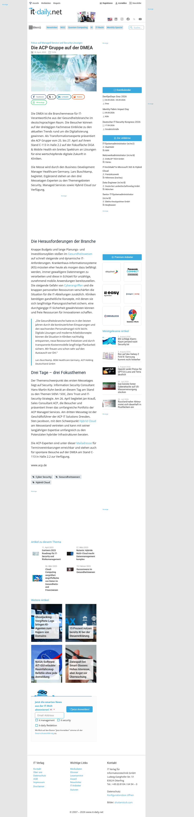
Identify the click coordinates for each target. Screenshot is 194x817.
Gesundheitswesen (80, 254)
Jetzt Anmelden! (80, 709)
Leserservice (76, 775)
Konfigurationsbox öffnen (120, 795)
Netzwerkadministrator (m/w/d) (119, 155)
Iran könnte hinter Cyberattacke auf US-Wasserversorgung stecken (128, 388)
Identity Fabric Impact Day (116, 109)
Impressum (39, 782)
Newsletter (75, 782)
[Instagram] (122, 19)
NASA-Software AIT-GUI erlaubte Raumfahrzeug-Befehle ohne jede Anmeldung (46, 669)
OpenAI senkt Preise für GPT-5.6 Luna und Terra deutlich (130, 372)
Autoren (74, 789)
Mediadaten (76, 769)
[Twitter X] (134, 19)
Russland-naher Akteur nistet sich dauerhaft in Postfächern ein (129, 404)
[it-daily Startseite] (51, 12)
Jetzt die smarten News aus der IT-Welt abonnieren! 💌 (48, 705)
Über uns (37, 772)
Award (73, 779)
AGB (35, 779)
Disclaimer (38, 786)
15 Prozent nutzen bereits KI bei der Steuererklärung (81, 632)
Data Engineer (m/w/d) (114, 182)
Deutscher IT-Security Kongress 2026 (121, 122)
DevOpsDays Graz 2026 (115, 96)
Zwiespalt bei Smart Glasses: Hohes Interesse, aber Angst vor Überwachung (80, 669)
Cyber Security (44, 476)
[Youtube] (140, 19)
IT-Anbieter (75, 785)
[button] (35, 27)
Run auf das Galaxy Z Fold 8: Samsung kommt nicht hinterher (129, 357)
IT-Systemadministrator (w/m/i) (118, 143)
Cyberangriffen (73, 285)
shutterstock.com (124, 802)
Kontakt (37, 769)
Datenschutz (39, 775)
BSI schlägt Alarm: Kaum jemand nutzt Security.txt (127, 342)
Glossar (74, 772)
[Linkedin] (116, 19)
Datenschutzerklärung (44, 733)
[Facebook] (128, 19)
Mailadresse (84, 443)
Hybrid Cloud (87, 421)
